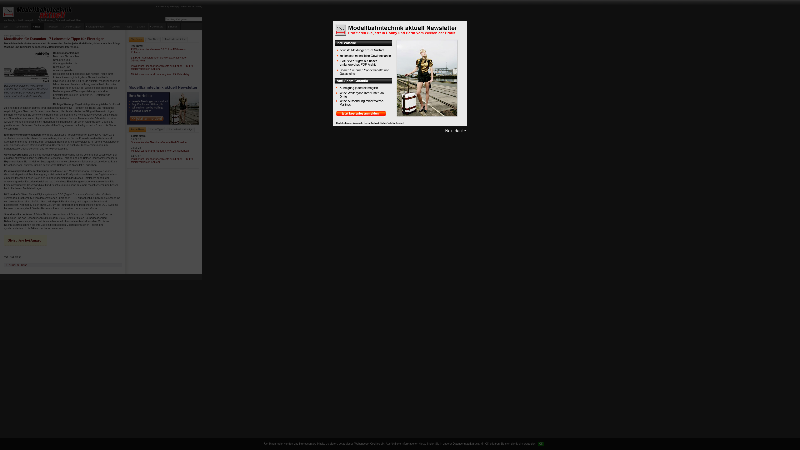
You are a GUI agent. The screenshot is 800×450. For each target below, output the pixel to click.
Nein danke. (456, 130)
